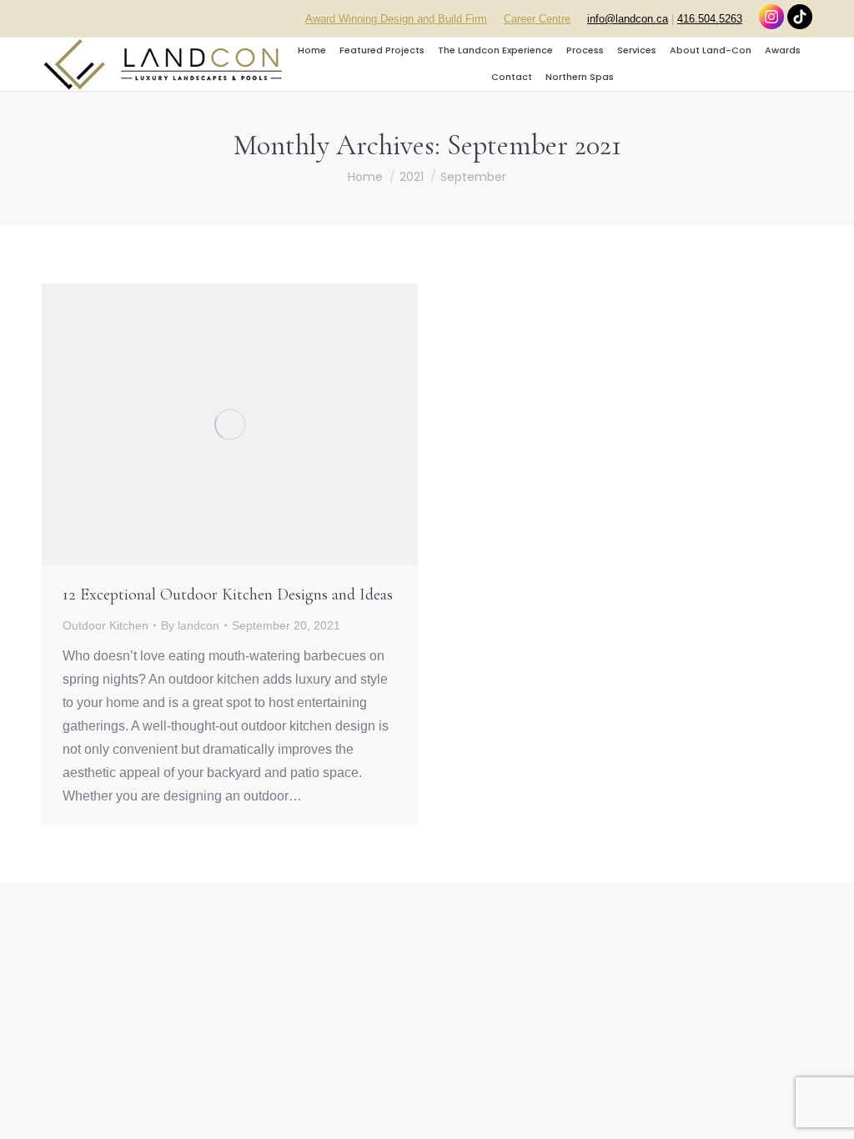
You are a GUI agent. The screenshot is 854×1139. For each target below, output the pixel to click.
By (190, 625)
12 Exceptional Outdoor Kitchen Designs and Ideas (228, 595)
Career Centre (537, 19)
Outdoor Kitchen (105, 625)
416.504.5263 (709, 19)
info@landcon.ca (627, 19)
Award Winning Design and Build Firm (396, 19)
